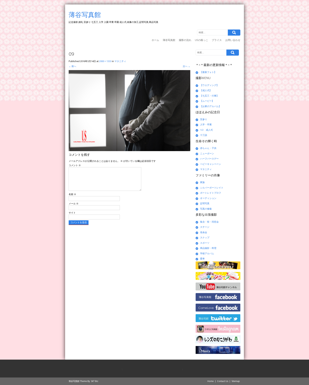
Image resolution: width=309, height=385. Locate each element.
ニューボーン (207, 153)
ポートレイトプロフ (210, 192)
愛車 (202, 258)
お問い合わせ (232, 40)
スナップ (204, 237)
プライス (217, 40)
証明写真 (204, 203)
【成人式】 (206, 90)
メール (74, 203)
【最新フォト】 (208, 72)
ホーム (155, 40)
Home (210, 381)
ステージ (204, 227)
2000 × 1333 (105, 61)
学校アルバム (207, 253)
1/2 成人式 (206, 129)
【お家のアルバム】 (210, 106)
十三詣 (203, 135)
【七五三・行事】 (209, 95)
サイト (72, 212)
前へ (72, 66)
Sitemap (236, 381)
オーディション (208, 198)
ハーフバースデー (209, 158)
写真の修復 (206, 208)
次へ (186, 66)
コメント (75, 165)
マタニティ (120, 61)
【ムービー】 (207, 100)
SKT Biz (94, 381)
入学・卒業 (206, 124)
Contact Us (222, 381)
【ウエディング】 (209, 85)
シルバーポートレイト (211, 187)
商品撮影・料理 (208, 248)
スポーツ (204, 242)
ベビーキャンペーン (210, 164)
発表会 (203, 232)
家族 (202, 182)
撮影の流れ (185, 40)
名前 (72, 194)
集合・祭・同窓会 (209, 221)
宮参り (203, 119)
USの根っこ (201, 40)
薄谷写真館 (169, 40)
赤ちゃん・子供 (208, 148)
